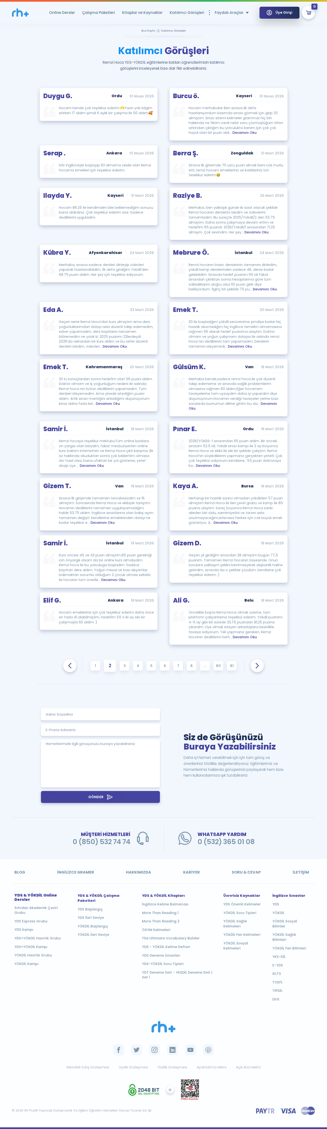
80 (218, 665)
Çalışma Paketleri (98, 12)
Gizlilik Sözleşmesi (172, 1067)
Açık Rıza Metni (248, 1067)
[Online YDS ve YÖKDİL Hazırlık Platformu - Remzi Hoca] (163, 1027)
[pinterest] (208, 1049)
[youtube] (190, 1049)
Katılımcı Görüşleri (187, 12)
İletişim (301, 872)
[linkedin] (172, 1049)
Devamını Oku (244, 132)
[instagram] (154, 1049)
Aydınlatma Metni (211, 1067)
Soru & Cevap (246, 872)
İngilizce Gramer (75, 872)
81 (232, 665)
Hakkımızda (138, 872)
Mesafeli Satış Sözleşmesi (88, 1067)
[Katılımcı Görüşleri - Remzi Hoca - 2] (20, 12)
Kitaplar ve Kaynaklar (142, 12)
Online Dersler (62, 12)
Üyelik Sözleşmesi (133, 1067)
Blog (19, 872)
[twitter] (136, 1049)
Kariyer (191, 872)
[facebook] (118, 1049)
